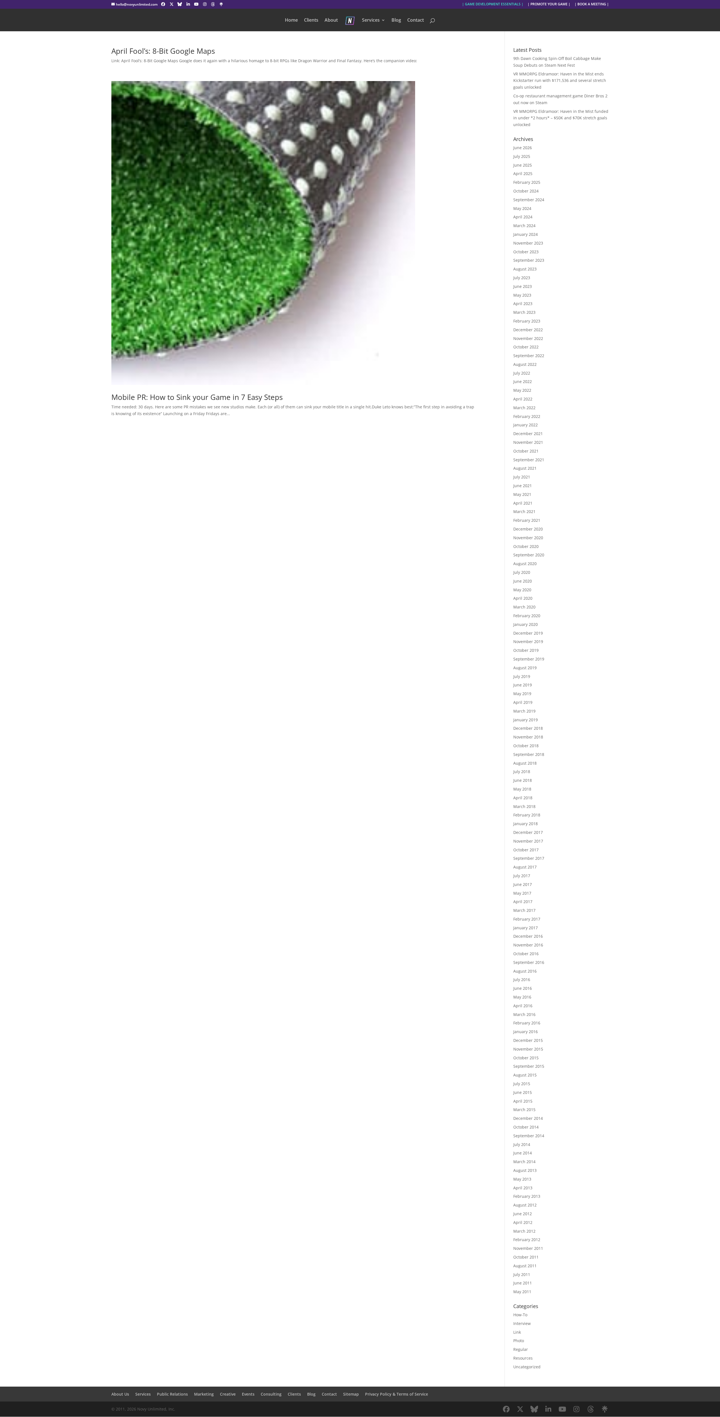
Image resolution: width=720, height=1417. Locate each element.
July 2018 (521, 771)
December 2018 (528, 728)
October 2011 (526, 1257)
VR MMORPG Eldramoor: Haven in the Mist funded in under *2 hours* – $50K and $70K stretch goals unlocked (560, 118)
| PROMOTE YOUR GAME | (549, 4)
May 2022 (522, 390)
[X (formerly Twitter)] (171, 4)
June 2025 (522, 165)
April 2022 (522, 399)
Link (517, 1332)
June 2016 (522, 988)
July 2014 (521, 1144)
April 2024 (522, 217)
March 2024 (524, 225)
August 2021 (525, 468)
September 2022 (528, 355)
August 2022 (525, 364)
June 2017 (522, 884)
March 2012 (524, 1231)
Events (248, 1394)
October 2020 (526, 546)
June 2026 (522, 147)
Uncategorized (527, 1366)
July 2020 (521, 572)
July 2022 (521, 373)
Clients (311, 20)
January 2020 (525, 624)
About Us (120, 1394)
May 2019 (522, 693)
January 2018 (525, 823)
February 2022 (526, 416)
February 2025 (526, 182)
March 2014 (524, 1161)
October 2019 (526, 650)
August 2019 (525, 667)
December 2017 (528, 832)
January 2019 (525, 719)
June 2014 (522, 1153)
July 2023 (521, 277)
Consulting (271, 1394)
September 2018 (528, 754)
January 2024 (525, 234)
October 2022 (526, 347)
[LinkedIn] (188, 4)
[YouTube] (196, 4)
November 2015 (528, 1049)
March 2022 (524, 407)
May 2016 (522, 997)
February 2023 (526, 321)
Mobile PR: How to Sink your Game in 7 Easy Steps (197, 397)
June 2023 (522, 286)
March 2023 (524, 312)
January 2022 (525, 424)
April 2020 (522, 598)
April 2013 (522, 1187)
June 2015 (522, 1092)
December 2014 (528, 1118)
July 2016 (521, 979)
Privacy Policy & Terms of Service (396, 1394)
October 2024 (526, 191)
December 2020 (528, 529)
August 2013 (525, 1170)
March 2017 (524, 910)
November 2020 (528, 537)
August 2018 (525, 763)
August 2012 (525, 1205)
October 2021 (526, 451)
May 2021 (522, 494)
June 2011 (522, 1283)
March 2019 (524, 711)
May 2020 (522, 589)
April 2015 (522, 1101)
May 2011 (522, 1291)
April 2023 (522, 303)
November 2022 (528, 338)
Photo (518, 1340)
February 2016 (526, 1023)
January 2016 (525, 1031)
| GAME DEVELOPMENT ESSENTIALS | (492, 4)
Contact (415, 20)
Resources (523, 1358)
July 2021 (521, 477)
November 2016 (528, 945)
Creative (228, 1394)
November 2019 (528, 641)
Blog (396, 20)
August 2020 (525, 563)
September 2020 (528, 555)
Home (291, 20)
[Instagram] (204, 4)
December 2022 (528, 329)
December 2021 (528, 433)
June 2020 (522, 581)
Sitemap (351, 1394)
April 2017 (522, 901)
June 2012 (522, 1213)
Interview (522, 1323)
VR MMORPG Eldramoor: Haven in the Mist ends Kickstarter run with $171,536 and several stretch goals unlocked (559, 80)
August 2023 (525, 269)
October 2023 (526, 251)
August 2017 (525, 867)
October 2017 (526, 849)
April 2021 (522, 503)
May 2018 (522, 789)
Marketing (204, 1394)
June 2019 (522, 685)
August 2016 (525, 971)
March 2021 (524, 511)
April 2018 (522, 797)
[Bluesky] (180, 4)
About (331, 20)
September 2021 (528, 459)
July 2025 (521, 156)
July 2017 (521, 875)
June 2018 (522, 780)
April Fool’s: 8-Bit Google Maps (163, 51)
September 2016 (528, 962)
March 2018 (524, 806)
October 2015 (526, 1057)
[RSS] (221, 4)
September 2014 (528, 1135)
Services (371, 20)
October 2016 (526, 953)
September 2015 (528, 1066)
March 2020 (524, 607)
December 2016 (528, 936)
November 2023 (528, 243)
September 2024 (528, 199)
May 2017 (522, 893)
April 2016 (522, 1005)
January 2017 (525, 927)
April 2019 (522, 702)
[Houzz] (213, 4)
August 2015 (525, 1075)
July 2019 (521, 676)
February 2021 (526, 520)
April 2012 (522, 1222)
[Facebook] (163, 4)
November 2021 (528, 442)
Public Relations (172, 1394)
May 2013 (522, 1179)
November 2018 (528, 737)
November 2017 (528, 841)
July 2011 (521, 1274)
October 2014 (526, 1127)
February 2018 (526, 815)
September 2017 (528, 858)
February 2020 (526, 615)
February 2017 (526, 919)
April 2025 (522, 173)
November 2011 (528, 1248)
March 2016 (524, 1014)
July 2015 (521, 1083)
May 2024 (522, 208)
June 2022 (522, 381)
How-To (520, 1314)
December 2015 (528, 1040)
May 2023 (522, 295)
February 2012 (526, 1239)
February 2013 (526, 1196)
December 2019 (528, 633)
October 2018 (526, 745)
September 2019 (528, 659)
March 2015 (524, 1109)
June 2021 (522, 485)
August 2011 (525, 1265)
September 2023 (528, 260)
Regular (520, 1349)
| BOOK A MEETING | (592, 4)
